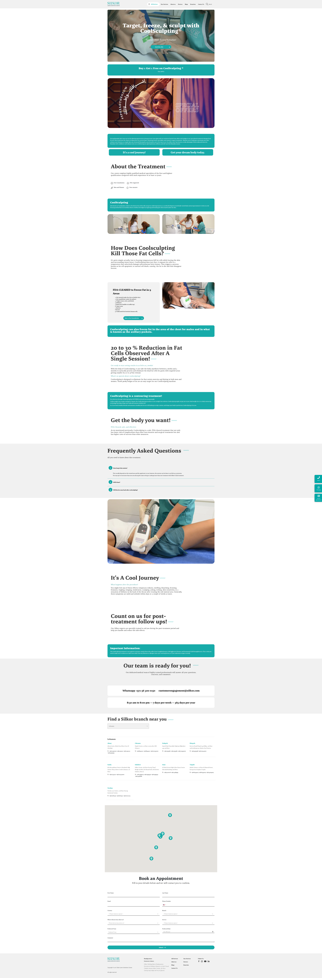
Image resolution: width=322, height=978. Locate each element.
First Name (111, 893)
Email (109, 901)
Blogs (186, 4)
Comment (110, 938)
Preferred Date (166, 929)
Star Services (164, 4)
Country (110, 910)
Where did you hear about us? (116, 920)
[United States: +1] (164, 904)
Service (164, 920)
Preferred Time (112, 929)
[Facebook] (199, 961)
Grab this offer (159, 47)
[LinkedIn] (208, 961)
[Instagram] (202, 961)
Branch (164, 910)
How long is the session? (118, 467)
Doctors (180, 4)
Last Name (165, 893)
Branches (193, 4)
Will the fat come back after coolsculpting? (124, 489)
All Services (174, 958)
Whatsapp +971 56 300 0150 (139, 690)
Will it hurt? (115, 482)
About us (173, 4)
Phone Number (166, 901)
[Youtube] (205, 961)
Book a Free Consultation (132, 318)
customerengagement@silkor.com (179, 690)
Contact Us (201, 4)
